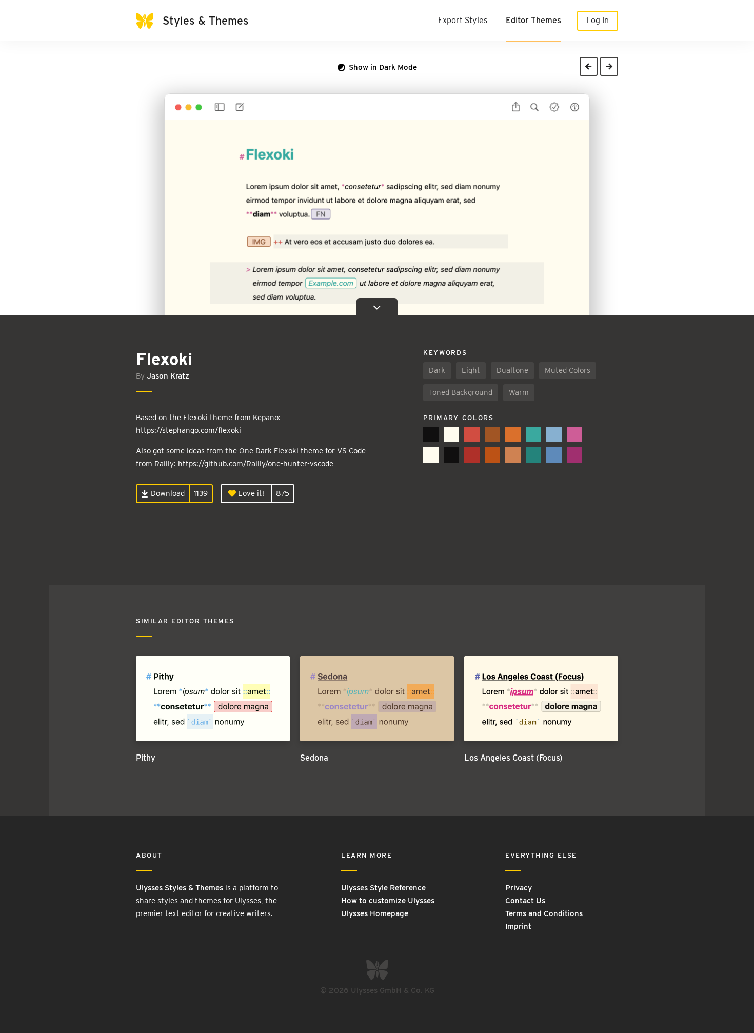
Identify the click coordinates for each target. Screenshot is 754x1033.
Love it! (250, 493)
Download (167, 493)
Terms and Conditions (544, 913)
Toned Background (460, 392)
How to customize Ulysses (387, 900)
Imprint (518, 926)
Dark (437, 370)
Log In (597, 20)
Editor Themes (533, 20)
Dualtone (512, 370)
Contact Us (525, 900)
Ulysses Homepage (374, 913)
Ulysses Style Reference (383, 887)
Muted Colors (567, 370)
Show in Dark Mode (382, 67)
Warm (519, 392)
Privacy (518, 887)
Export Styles (462, 20)
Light (471, 370)
